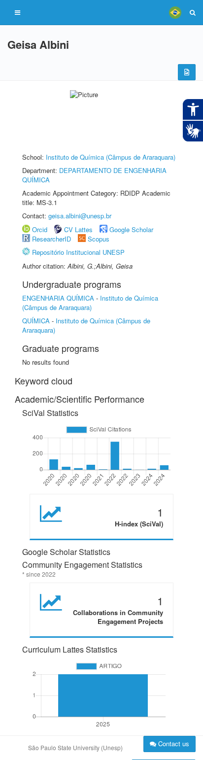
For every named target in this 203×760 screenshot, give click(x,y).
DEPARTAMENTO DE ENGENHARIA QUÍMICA (94, 175)
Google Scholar (131, 229)
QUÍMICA (36, 320)
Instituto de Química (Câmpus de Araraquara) (110, 157)
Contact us (172, 743)
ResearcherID (52, 238)
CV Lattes (78, 229)
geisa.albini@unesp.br (79, 215)
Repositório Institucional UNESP (78, 252)
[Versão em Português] (175, 12)
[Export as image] (187, 72)
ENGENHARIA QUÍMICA (58, 298)
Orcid (39, 229)
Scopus (98, 238)
